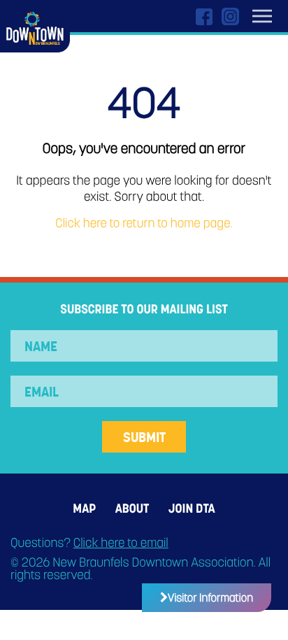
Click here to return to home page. (143, 223)
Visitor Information (210, 597)
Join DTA (191, 509)
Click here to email (120, 543)
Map (84, 509)
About (132, 509)
